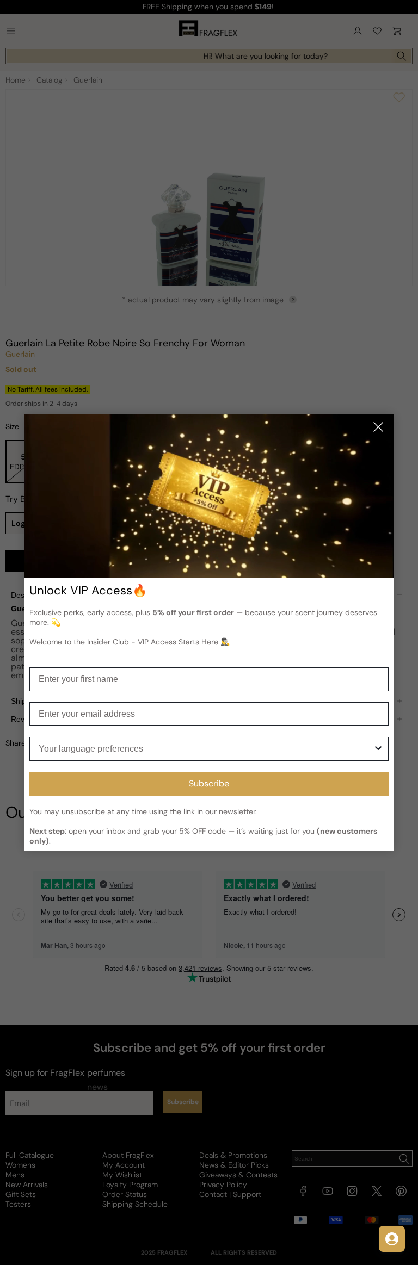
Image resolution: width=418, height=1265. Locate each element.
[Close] (378, 427)
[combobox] (206, 748)
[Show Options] (378, 748)
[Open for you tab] (392, 1239)
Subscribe (209, 783)
